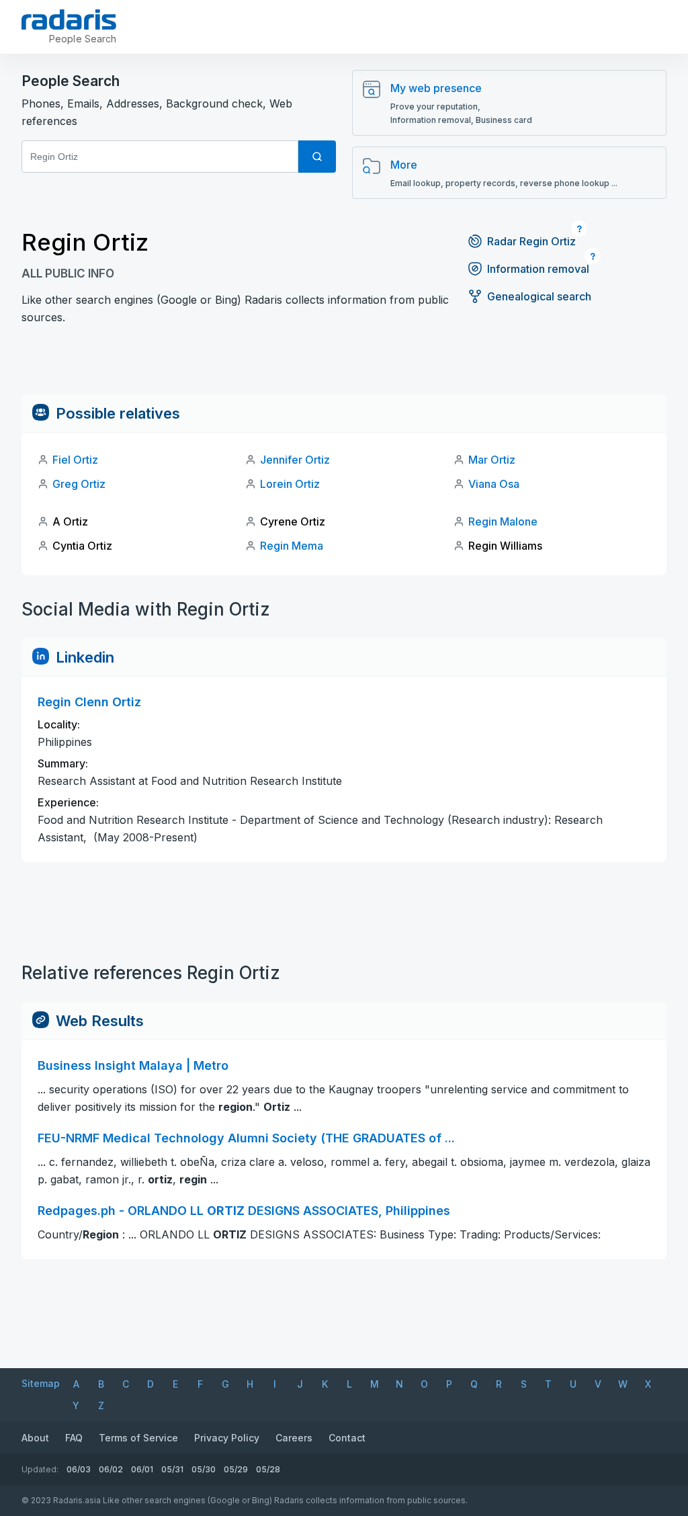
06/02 (111, 1469)
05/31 (172, 1469)
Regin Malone (503, 521)
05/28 (268, 1469)
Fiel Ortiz (75, 459)
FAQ (74, 1437)
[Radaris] (69, 19)
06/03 (79, 1469)
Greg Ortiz (78, 484)
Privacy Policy (226, 1437)
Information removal (538, 269)
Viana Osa (493, 484)
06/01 (142, 1469)
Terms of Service (138, 1437)
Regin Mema (291, 545)
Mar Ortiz (491, 459)
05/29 (236, 1469)
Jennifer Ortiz (295, 459)
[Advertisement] (344, 364)
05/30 (203, 1469)
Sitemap (41, 1383)
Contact (347, 1437)
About (35, 1437)
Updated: (40, 1469)
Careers (293, 1437)
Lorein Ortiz (290, 484)
